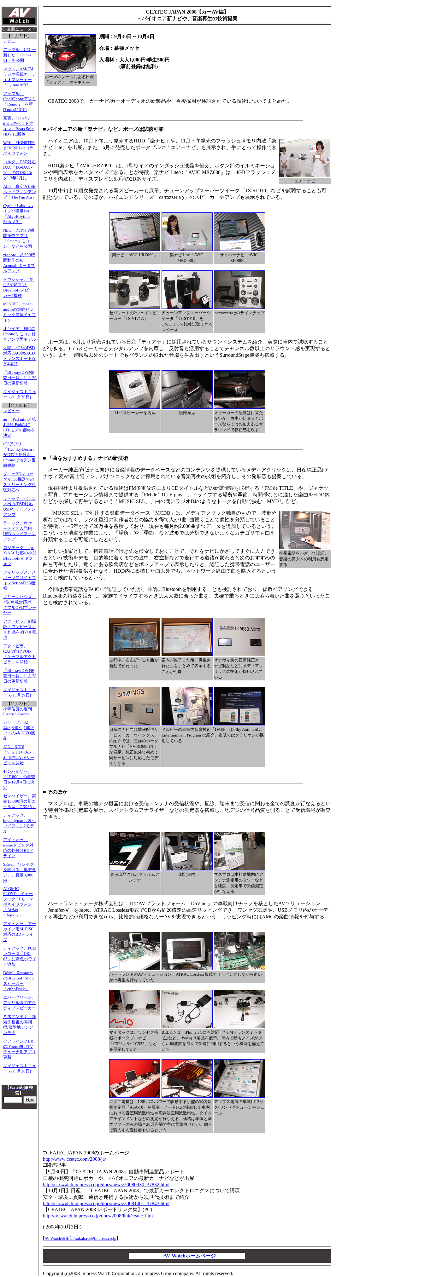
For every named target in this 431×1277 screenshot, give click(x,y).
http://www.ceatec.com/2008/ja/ (74, 1159)
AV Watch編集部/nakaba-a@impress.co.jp (80, 1238)
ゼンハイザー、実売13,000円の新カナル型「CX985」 (19, 801)
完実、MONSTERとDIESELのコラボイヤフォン (19, 148)
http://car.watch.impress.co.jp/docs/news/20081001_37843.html (106, 1203)
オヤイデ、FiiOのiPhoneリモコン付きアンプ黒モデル (19, 334)
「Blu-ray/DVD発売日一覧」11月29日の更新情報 (20, 377)
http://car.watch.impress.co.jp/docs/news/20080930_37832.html (106, 1184)
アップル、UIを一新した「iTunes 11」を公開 (19, 55)
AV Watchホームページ (189, 1255)
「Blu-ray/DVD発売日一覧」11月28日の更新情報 (20, 676)
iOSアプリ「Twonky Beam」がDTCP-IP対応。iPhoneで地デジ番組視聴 (19, 455)
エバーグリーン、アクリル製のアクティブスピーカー (19, 1002)
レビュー (11, 41)
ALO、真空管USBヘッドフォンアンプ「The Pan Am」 (19, 191)
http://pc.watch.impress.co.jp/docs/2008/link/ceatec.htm (98, 1215)
